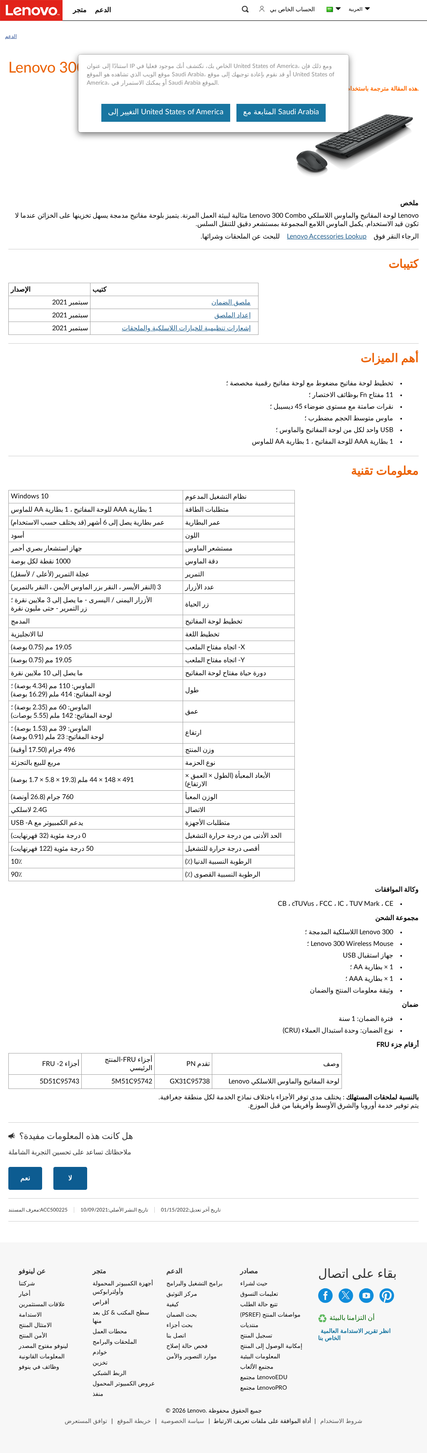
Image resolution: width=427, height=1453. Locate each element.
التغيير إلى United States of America (166, 112)
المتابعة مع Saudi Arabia (281, 112)
